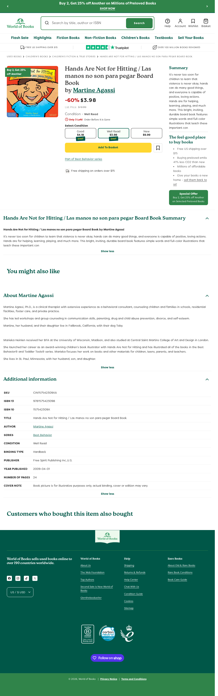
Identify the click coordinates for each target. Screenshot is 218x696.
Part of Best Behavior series (83, 159)
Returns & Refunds (134, 572)
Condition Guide (133, 594)
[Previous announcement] (7, 6)
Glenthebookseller (91, 597)
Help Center (131, 579)
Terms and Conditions (133, 679)
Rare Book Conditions (180, 572)
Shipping (129, 565)
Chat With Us (131, 586)
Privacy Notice (108, 679)
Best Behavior (42, 435)
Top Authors (87, 579)
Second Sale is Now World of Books (96, 588)
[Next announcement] (207, 6)
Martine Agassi (94, 91)
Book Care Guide (177, 579)
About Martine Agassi (28, 296)
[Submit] (47, 23)
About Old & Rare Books (181, 565)
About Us (85, 565)
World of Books (87, 679)
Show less (107, 251)
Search (139, 23)
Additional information (29, 379)
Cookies (128, 601)
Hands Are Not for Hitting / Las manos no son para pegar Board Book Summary (94, 218)
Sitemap (128, 608)
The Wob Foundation (92, 572)
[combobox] (97, 23)
